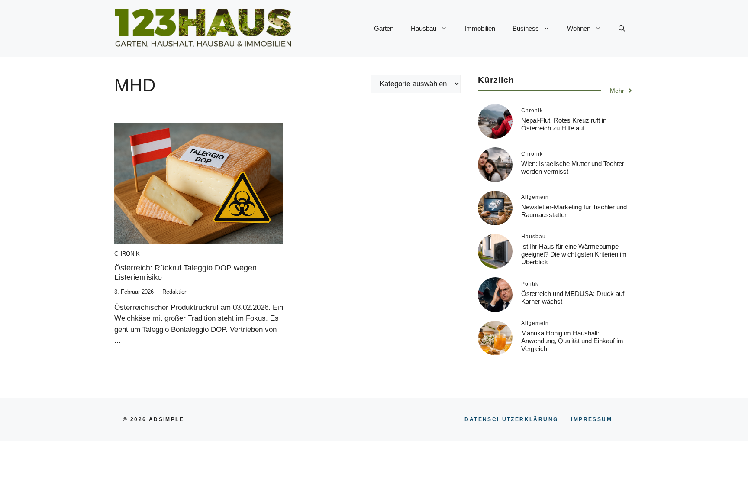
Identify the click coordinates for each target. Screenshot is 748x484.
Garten (383, 28)
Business (526, 28)
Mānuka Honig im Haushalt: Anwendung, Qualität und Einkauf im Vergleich (572, 340)
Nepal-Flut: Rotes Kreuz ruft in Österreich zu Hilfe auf (563, 124)
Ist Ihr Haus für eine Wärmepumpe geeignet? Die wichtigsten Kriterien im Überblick (574, 254)
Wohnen (578, 28)
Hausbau (423, 28)
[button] (622, 29)
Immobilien (479, 28)
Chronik (127, 253)
